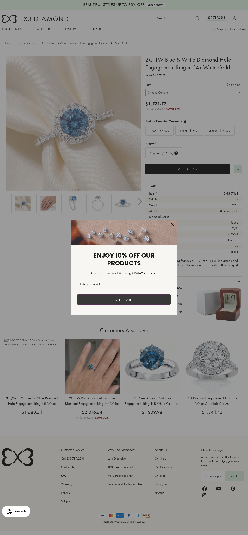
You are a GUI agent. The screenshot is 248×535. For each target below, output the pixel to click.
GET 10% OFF (124, 299)
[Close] (172, 224)
